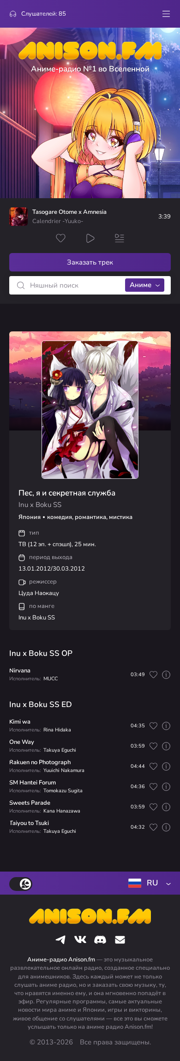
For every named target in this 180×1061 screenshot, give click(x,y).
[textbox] (148, 883)
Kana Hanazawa (61, 810)
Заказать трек (90, 262)
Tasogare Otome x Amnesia (69, 212)
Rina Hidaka (57, 729)
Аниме (140, 284)
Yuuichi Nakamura (63, 770)
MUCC (50, 678)
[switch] (20, 884)
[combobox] (148, 883)
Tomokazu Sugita (63, 790)
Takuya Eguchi (59, 750)
